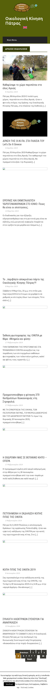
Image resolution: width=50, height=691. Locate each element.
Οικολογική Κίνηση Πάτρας (24, 20)
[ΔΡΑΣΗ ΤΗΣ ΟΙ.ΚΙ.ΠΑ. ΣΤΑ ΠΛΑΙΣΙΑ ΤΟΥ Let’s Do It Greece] (25, 123)
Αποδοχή (9, 684)
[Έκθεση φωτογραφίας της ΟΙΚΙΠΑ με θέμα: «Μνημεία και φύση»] (25, 318)
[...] (44, 105)
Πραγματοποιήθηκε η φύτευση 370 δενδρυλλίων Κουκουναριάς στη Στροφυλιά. (21, 398)
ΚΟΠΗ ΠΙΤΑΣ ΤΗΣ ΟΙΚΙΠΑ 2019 (19, 569)
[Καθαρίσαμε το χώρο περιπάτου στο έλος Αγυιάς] (25, 67)
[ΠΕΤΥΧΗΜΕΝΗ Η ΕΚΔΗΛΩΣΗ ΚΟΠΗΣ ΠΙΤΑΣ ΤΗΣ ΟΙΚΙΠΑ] (25, 496)
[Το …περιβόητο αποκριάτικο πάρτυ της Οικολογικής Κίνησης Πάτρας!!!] (25, 252)
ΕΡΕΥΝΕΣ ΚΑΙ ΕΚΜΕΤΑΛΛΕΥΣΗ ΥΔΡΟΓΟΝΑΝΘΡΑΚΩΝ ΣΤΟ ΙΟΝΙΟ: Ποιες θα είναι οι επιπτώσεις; (24, 204)
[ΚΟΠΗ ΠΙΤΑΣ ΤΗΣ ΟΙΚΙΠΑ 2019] (25, 552)
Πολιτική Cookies (27, 687)
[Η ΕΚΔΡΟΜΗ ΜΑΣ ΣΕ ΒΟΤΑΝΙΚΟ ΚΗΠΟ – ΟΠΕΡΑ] (25, 440)
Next (29, 659)
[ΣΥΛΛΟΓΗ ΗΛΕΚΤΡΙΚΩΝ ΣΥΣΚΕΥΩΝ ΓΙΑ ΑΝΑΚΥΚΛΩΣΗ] (25, 603)
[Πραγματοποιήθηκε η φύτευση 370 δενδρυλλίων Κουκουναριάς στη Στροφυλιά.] (25, 377)
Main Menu (12, 40)
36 (43, 656)
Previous (23, 652)
